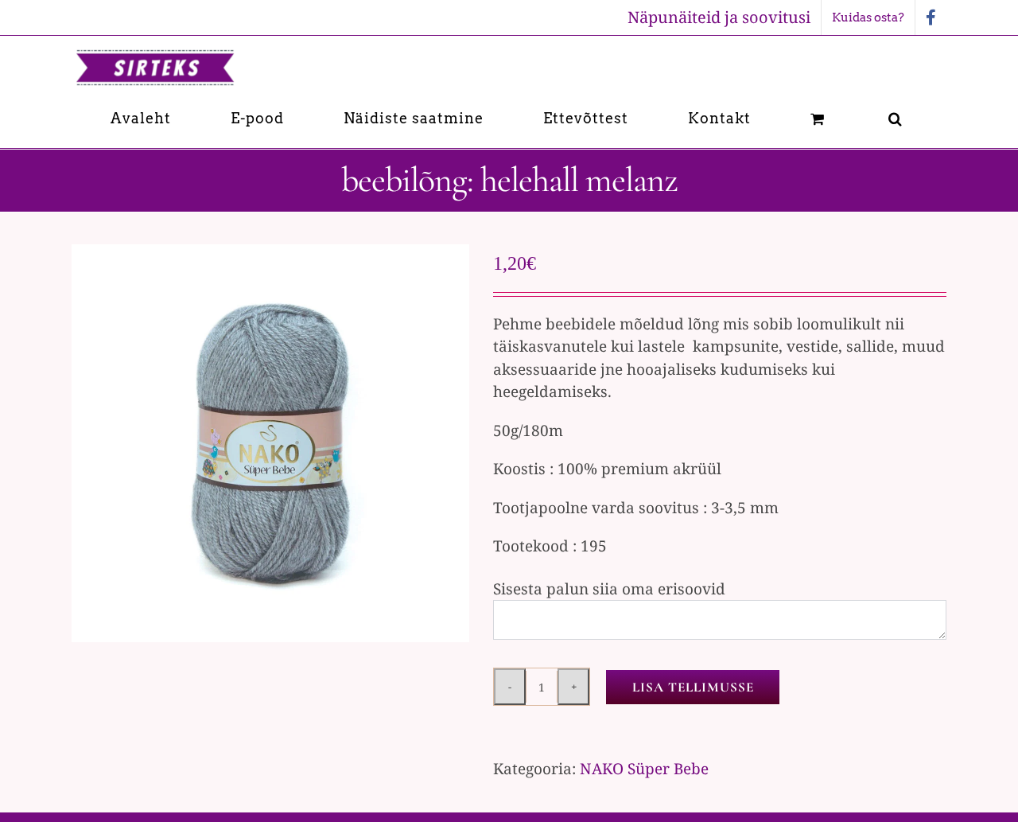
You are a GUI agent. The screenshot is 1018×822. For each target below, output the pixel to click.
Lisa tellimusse (693, 687)
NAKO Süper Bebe (644, 768)
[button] (895, 118)
